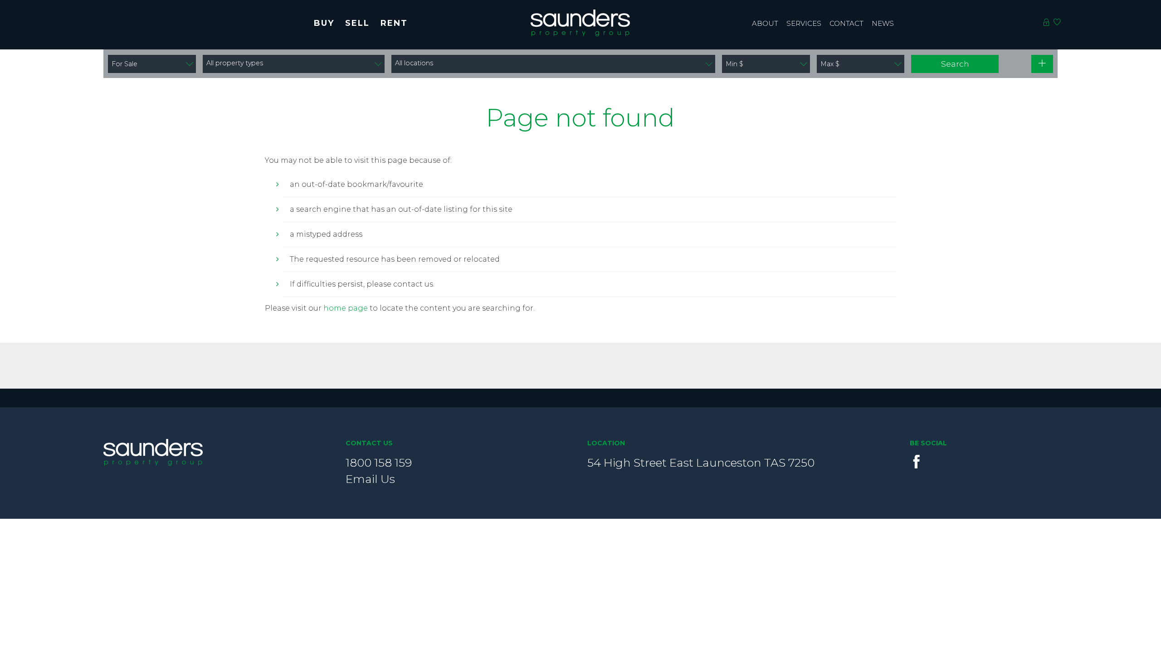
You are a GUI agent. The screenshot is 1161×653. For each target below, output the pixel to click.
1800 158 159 (379, 462)
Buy (324, 23)
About (765, 23)
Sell (357, 23)
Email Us (370, 479)
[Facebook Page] (916, 461)
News (883, 23)
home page (345, 308)
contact (846, 23)
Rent (394, 23)
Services (803, 23)
